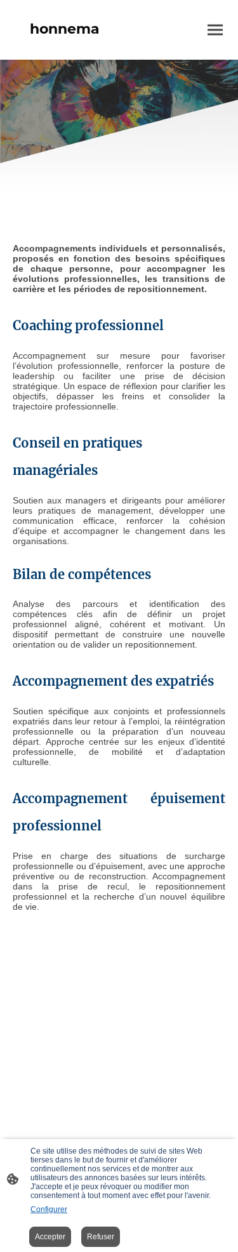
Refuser (100, 1236)
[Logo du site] (65, 49)
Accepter (50, 1236)
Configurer (48, 1209)
